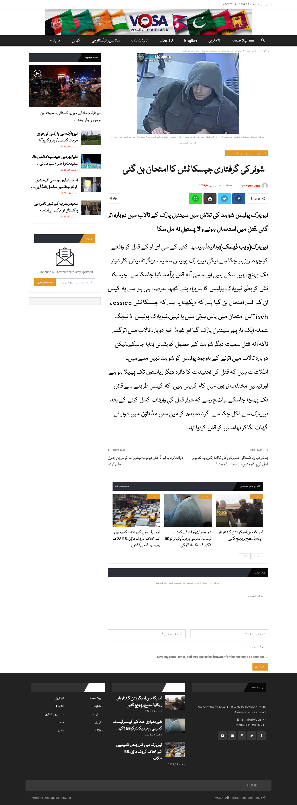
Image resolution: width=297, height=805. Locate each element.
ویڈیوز (61, 731)
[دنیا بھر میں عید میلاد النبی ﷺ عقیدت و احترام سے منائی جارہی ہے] (91, 161)
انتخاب (256, 496)
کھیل (76, 41)
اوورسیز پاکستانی (239, 153)
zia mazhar (63, 797)
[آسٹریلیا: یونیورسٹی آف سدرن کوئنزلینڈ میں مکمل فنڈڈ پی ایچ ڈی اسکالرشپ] (91, 184)
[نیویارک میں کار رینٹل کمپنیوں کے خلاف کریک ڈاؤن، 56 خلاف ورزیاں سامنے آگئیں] (136, 510)
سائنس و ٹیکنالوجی (106, 41)
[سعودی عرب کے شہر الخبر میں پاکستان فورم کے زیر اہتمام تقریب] (91, 207)
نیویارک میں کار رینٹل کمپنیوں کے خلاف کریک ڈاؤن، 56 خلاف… (139, 752)
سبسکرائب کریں (45, 282)
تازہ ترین (214, 41)
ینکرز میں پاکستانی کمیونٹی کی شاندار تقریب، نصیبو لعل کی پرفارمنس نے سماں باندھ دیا (230, 461)
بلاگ (98, 731)
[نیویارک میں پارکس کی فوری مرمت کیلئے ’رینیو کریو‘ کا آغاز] (91, 137)
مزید (56, 41)
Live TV (166, 41)
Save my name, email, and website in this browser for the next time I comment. (210, 657)
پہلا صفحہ (239, 41)
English (190, 41)
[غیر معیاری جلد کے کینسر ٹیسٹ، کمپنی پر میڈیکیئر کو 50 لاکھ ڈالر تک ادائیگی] (188, 510)
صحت (60, 722)
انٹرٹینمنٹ (139, 41)
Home (252, 785)
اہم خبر (261, 153)
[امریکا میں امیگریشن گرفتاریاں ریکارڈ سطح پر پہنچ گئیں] (239, 510)
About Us (229, 4)
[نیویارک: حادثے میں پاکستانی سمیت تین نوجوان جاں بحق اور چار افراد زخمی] (65, 86)
